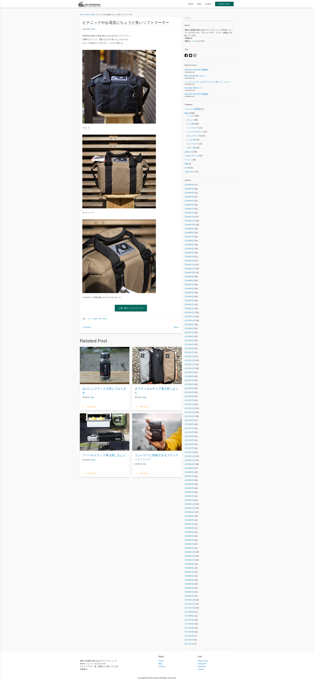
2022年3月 (189, 396)
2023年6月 (189, 336)
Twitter (201, 669)
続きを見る (89, 406)
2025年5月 (189, 244)
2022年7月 (189, 380)
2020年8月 (189, 472)
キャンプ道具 (92, 319)
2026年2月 (189, 208)
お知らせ (188, 152)
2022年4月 (189, 392)
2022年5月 (189, 388)
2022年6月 (189, 384)
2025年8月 (189, 232)
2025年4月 (189, 248)
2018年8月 (189, 568)
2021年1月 (189, 452)
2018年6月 (189, 576)
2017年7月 (189, 620)
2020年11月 (190, 460)
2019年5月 (189, 532)
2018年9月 (189, 564)
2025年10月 (190, 224)
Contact (208, 4)
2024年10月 (190, 272)
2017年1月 (189, 644)
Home (190, 4)
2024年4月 (189, 296)
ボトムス (189, 120)
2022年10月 (190, 368)
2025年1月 (189, 260)
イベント (188, 160)
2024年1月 (189, 308)
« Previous (86, 327)
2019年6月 (189, 528)
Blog (199, 4)
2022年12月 (190, 360)
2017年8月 (189, 616)
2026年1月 (189, 213)
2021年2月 (189, 448)
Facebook (202, 666)
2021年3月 (189, 444)
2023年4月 (189, 344)
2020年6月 (189, 480)
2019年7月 (189, 524)
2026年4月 (189, 200)
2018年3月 (189, 588)
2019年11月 (190, 508)
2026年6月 (189, 193)
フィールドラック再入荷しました (104, 455)
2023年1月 (189, 356)
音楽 (186, 164)
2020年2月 (189, 496)
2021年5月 (189, 436)
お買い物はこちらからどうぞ (130, 308)
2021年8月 (189, 424)
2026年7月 (189, 189)
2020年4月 (189, 488)
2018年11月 (190, 556)
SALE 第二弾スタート (194, 88)
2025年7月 (189, 236)
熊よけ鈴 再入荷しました (195, 76)
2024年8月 (189, 280)
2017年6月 (189, 624)
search (187, 18)
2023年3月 (189, 348)
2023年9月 (189, 324)
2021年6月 (189, 432)
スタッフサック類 (193, 136)
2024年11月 (190, 268)
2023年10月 (190, 320)
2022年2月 (189, 400)
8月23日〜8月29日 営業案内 (196, 70)
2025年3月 (189, 252)
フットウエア (191, 144)
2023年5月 (189, 340)
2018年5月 (189, 580)
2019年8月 (189, 520)
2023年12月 (190, 312)
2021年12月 (190, 408)
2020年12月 (190, 456)
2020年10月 (190, 464)
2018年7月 (189, 572)
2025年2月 (189, 256)
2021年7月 (189, 428)
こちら (193, 41)
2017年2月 (189, 640)
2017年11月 (190, 604)
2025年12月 (190, 216)
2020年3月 (189, 492)
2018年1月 (189, 596)
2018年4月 (189, 584)
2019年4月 (189, 536)
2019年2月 (189, 544)
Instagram (202, 663)
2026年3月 (189, 205)
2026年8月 (189, 185)
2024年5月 (189, 292)
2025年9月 (189, 228)
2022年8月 (189, 376)
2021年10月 (190, 416)
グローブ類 (190, 148)
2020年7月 (189, 476)
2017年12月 (190, 600)
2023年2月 (189, 352)
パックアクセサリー (194, 132)
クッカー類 (190, 140)
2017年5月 (189, 628)
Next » (176, 327)
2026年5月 (189, 197)
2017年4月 (189, 632)
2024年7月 (189, 284)
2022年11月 (190, 364)
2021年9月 (189, 420)
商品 (93, 29)
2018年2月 (189, 592)
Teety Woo (189, 171)
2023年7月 (189, 332)
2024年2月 (189, 304)
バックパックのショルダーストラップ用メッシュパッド (208, 82)
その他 (187, 168)
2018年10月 (190, 560)
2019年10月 (190, 512)
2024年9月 (189, 276)
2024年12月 (190, 264)
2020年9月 (189, 468)
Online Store (224, 4)
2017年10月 (190, 608)
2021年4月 (189, 440)
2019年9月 (189, 516)
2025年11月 (190, 221)
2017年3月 (189, 636)
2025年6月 (189, 240)
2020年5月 (189, 484)
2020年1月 (189, 500)
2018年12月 (190, 552)
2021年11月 (190, 412)
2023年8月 (189, 328)
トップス (189, 116)
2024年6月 (189, 288)
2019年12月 (190, 504)
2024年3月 (189, 300)
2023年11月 (190, 316)
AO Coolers (102, 319)
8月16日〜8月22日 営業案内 (196, 94)
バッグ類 (189, 124)
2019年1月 (189, 548)
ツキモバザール (191, 156)
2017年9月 (189, 612)
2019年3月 (189, 540)
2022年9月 (189, 372)
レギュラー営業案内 (193, 109)
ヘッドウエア (191, 128)
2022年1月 (189, 404)
